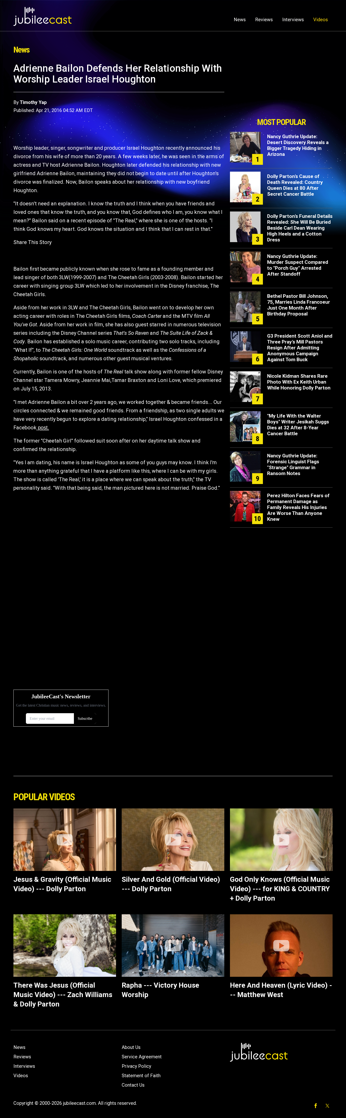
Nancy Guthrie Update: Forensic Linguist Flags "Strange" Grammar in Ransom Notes (293, 464)
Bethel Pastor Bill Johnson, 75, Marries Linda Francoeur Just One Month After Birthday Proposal (298, 305)
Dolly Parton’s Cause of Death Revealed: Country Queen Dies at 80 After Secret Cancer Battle (295, 185)
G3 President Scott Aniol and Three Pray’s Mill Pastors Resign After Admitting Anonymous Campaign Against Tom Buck (299, 347)
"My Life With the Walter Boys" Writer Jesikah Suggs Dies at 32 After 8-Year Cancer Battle (298, 424)
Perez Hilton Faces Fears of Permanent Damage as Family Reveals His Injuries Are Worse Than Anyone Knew (298, 507)
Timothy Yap (33, 102)
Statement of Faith (141, 1075)
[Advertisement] (281, 88)
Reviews (264, 19)
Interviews (293, 19)
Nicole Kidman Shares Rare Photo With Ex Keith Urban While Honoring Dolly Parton (298, 382)
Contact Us (133, 1085)
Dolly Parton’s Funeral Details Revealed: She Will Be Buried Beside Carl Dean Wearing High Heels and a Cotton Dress (300, 228)
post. (42, 428)
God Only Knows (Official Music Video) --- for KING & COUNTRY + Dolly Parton (280, 888)
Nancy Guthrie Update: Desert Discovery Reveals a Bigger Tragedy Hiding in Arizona (298, 145)
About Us (131, 1047)
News (240, 19)
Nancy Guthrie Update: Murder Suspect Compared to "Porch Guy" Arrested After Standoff (297, 265)
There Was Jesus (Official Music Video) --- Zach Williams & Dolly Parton (62, 994)
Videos (320, 19)
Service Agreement (142, 1057)
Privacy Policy (136, 1066)
